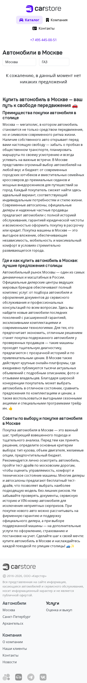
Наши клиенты (15, 648)
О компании (13, 642)
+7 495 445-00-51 (43, 40)
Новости (10, 662)
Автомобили (14, 603)
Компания (12, 635)
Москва (9, 610)
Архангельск (13, 623)
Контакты (10, 655)
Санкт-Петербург (17, 616)
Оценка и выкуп (59, 610)
